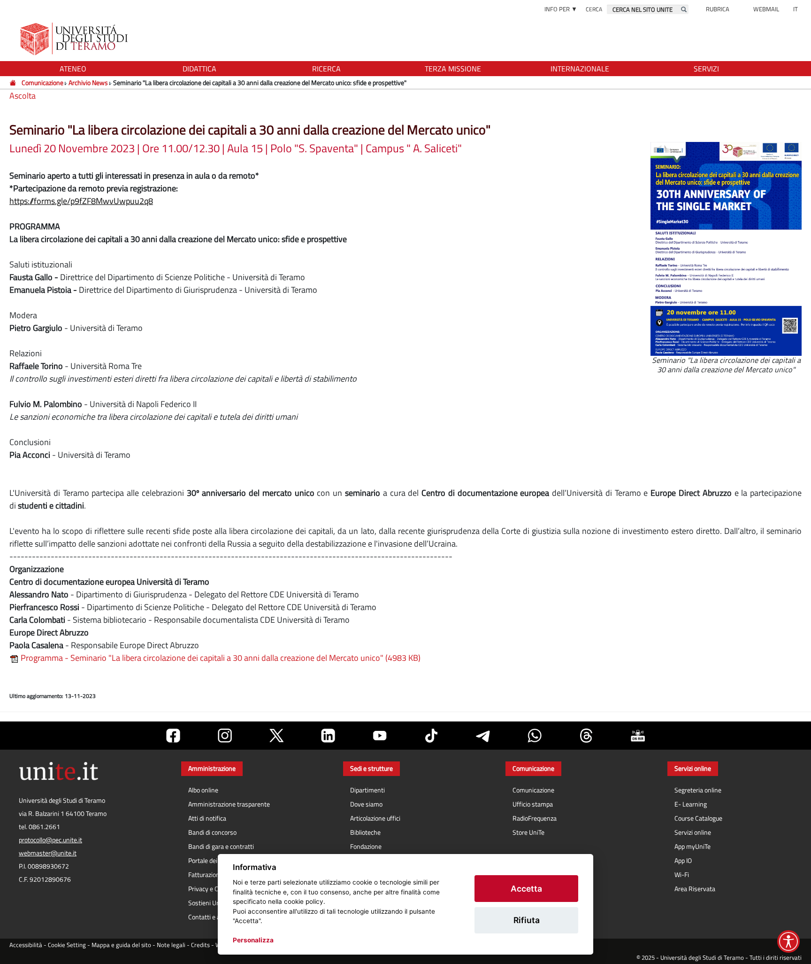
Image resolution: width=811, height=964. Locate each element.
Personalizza (253, 940)
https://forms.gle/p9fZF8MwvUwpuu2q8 (81, 201)
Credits (200, 944)
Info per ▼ (560, 9)
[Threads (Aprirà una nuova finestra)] (586, 736)
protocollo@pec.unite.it (50, 840)
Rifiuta (526, 920)
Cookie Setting (67, 944)
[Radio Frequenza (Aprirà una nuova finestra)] (638, 736)
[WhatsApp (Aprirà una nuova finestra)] (535, 736)
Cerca (594, 9)
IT (795, 9)
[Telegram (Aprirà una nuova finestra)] (483, 736)
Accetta (526, 888)
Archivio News (88, 82)
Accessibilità (25, 944)
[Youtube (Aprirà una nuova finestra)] (380, 736)
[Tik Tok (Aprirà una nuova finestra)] (431, 736)
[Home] (13, 82)
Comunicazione (42, 82)
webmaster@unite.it (48, 853)
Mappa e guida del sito (121, 944)
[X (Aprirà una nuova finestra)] (276, 736)
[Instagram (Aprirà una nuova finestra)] (225, 736)
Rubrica (717, 9)
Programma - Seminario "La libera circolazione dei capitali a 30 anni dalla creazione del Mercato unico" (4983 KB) (220, 657)
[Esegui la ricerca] (684, 9)
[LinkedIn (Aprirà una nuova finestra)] (328, 736)
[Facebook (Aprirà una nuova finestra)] (173, 736)
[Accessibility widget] (788, 941)
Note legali (171, 944)
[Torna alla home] (75, 39)
